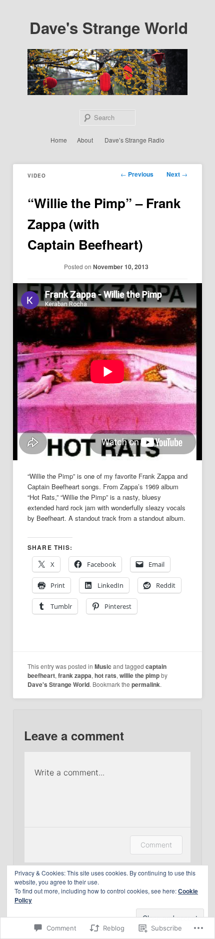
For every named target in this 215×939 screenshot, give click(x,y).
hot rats (105, 675)
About (85, 140)
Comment (156, 844)
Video (37, 175)
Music (103, 666)
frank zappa (75, 675)
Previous (137, 174)
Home (58, 140)
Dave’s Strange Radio (134, 140)
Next (177, 174)
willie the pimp (140, 675)
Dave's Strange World (109, 28)
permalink (146, 684)
